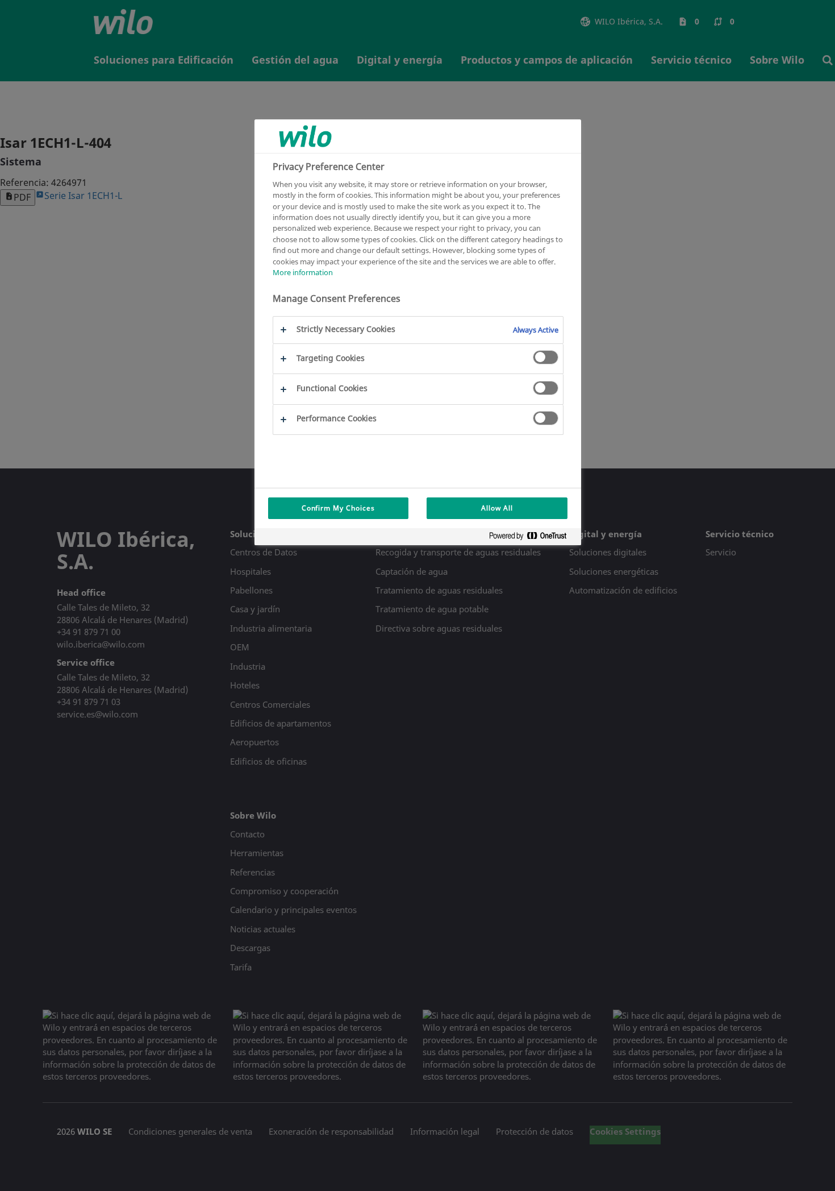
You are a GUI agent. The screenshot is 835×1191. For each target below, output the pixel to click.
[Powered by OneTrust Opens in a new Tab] (532, 538)
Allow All (497, 508)
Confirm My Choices (338, 508)
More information (303, 272)
